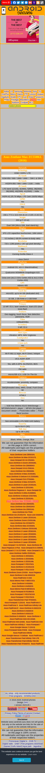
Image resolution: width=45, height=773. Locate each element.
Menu (6, 2)
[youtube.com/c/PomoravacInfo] (33, 710)
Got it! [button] (21, 760)
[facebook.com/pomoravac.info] (12, 710)
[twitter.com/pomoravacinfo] (22, 710)
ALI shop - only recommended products (22, 693)
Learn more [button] (32, 754)
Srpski (18, 716)
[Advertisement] (22, 66)
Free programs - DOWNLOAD (22, 696)
